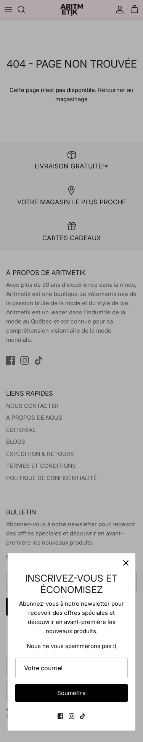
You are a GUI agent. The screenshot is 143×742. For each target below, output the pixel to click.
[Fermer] (125, 562)
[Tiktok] (82, 716)
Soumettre (71, 693)
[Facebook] (60, 716)
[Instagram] (71, 716)
